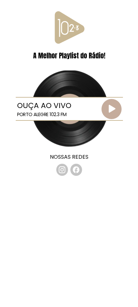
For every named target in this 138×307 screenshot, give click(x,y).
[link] (62, 170)
